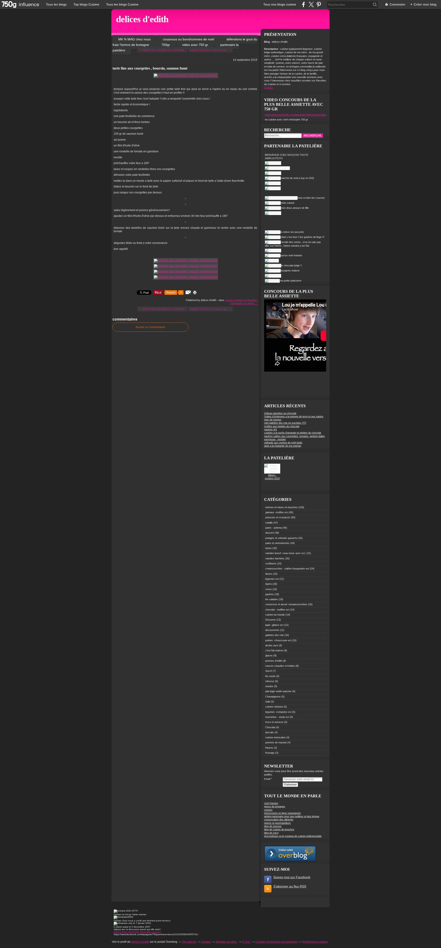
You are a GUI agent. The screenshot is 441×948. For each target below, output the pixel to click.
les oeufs (270, 676)
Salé (267, 701)
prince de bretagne (274, 806)
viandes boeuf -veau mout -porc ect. (285, 553)
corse (268, 589)
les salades (271, 599)
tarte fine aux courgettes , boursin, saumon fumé (150, 68)
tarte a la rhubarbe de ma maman (282, 445)
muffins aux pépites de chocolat (281, 426)
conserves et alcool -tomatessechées (286, 604)
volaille (269, 522)
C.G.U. (247, 941)
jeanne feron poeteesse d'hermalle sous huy (137, 932)
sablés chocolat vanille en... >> (210, 50)
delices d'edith (142, 19)
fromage (269, 752)
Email (267, 779)
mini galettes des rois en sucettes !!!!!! (285, 422)
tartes (268, 548)
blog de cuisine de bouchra (279, 829)
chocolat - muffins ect (277, 609)
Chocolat (270, 727)
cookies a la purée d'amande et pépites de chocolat (292, 432)
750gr (165, 45)
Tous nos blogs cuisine (279, 4)
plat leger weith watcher (278, 691)
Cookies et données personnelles (277, 941)
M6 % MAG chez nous (134, 39)
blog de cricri (271, 832)
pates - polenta (273, 527)
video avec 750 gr (195, 45)
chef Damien (271, 803)
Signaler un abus (227, 941)
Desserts (270, 619)
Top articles (189, 941)
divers (268, 573)
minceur (269, 681)
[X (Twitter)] (311, 4)
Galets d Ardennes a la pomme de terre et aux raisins (293, 416)
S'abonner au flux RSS (289, 886)
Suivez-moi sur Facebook (291, 877)
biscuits (269, 732)
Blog (267, 41)
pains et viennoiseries (277, 543)
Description (271, 48)
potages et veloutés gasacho (281, 538)
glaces (269, 655)
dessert (269, 532)
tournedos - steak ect (277, 717)
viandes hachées (274, 558)
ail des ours (271, 645)
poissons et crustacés (277, 517)
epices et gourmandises (277, 823)
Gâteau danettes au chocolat (280, 413)
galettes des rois (274, 635)
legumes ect (272, 578)
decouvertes (272, 630)
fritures (269, 747)
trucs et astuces (274, 722)
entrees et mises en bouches (241, 300)
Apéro (268, 584)
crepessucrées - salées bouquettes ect (287, 568)
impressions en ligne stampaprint (282, 813)
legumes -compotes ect (278, 712)
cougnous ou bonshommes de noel (189, 39)
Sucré (268, 670)
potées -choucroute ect (278, 640)
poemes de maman (276, 742)
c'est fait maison (274, 650)
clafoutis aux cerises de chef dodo (283, 442)
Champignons (273, 696)
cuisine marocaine (275, 737)
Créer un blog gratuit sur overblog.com (290, 853)
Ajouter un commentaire (150, 327)
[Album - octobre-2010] (272, 471)
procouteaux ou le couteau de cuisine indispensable (293, 836)
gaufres (269, 594)
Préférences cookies (315, 941)
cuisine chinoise (274, 706)
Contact (268, 87)
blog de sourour (273, 826)
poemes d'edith (273, 660)
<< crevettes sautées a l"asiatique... (162, 50)
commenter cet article (242, 303)
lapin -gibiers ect (274, 625)
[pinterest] (319, 4)
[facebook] (303, 4)
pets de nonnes (272, 419)
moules (269, 686)
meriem (268, 810)
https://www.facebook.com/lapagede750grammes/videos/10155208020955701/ (309, 114)
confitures (270, 563)
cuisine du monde (275, 614)
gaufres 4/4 (270, 429)
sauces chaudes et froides (280, 665)
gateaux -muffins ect (276, 512)
